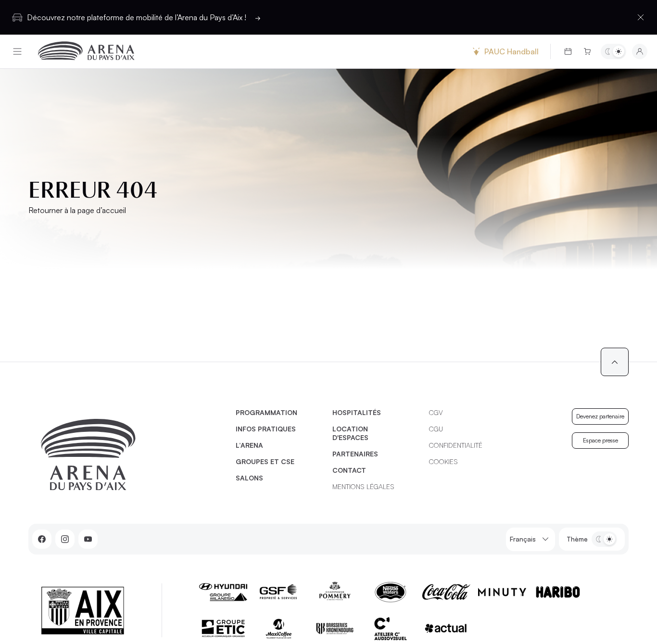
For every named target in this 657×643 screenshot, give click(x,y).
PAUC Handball (511, 51)
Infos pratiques (266, 429)
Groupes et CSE (265, 461)
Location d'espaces (350, 433)
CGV (436, 412)
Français (523, 539)
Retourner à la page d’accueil (77, 210)
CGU (436, 429)
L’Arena (249, 445)
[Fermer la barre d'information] (640, 17)
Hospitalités (356, 412)
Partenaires (355, 454)
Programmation (266, 412)
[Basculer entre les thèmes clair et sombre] (613, 51)
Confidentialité (455, 445)
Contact (349, 470)
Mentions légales (363, 486)
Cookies (443, 461)
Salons (249, 478)
